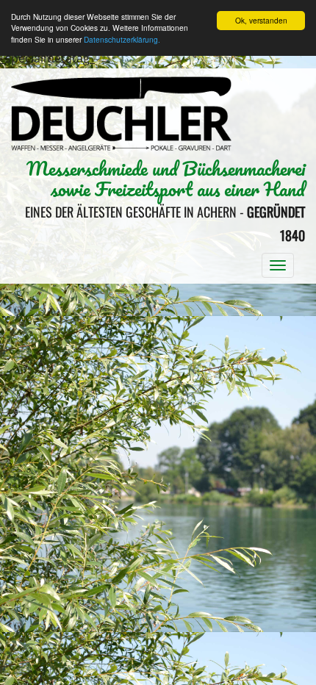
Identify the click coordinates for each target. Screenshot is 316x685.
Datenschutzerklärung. (122, 39)
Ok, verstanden (261, 20)
